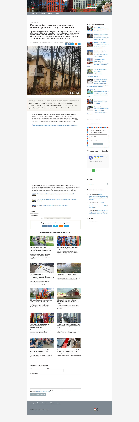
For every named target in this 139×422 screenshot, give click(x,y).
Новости (42, 13)
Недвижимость (49, 218)
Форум (50, 13)
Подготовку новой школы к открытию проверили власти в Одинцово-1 (55, 194)
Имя (31, 368)
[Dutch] (91, 4)
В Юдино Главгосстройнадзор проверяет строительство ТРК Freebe (67, 301)
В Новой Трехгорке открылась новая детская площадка (41, 300)
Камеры (57, 13)
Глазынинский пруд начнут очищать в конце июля (67, 275)
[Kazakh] (97, 4)
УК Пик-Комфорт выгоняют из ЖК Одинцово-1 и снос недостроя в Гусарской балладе (57, 200)
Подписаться (98, 144)
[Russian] (88, 6)
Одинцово (58, 218)
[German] (96, 4)
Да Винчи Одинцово (52, 3)
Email (49, 368)
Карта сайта (35, 403)
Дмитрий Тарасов (99, 156)
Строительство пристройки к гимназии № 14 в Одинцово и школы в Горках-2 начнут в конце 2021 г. (98, 93)
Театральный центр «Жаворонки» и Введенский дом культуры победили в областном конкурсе (98, 63)
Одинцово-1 (67, 218)
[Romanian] (87, 6)
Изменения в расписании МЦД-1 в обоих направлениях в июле (69, 350)
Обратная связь (55, 403)
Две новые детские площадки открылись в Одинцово (67, 248)
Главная (34, 13)
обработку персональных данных (69, 390)
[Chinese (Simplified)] (88, 4)
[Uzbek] (91, 6)
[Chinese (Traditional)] (90, 4)
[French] (94, 4)
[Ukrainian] (90, 6)
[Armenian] (87, 4)
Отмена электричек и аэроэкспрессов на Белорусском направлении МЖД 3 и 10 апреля (98, 211)
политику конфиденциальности (42, 391)
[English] (93, 4)
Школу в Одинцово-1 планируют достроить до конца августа (52, 205)
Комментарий (34, 373)
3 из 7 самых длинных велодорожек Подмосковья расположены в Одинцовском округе (40, 249)
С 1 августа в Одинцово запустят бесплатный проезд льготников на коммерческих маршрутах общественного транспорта (97, 83)
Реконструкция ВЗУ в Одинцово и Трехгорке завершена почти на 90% (69, 325)
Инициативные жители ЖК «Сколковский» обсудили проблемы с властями (40, 351)
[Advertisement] (56, 172)
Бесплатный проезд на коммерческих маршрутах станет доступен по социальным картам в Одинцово (42, 276)
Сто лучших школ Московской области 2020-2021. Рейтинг (101, 28)
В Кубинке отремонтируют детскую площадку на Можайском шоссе (39, 325)
